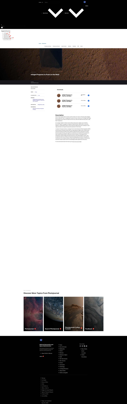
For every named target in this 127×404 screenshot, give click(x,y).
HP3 (77, 136)
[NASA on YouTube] (86, 346)
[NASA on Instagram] (82, 346)
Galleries (69, 46)
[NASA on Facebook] (80, 346)
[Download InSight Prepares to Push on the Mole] (88, 95)
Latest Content (63, 46)
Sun (39, 95)
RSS (78, 46)
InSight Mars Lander (41, 104)
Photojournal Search (56, 46)
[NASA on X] (84, 346)
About (81, 46)
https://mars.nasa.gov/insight (76, 141)
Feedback (74, 46)
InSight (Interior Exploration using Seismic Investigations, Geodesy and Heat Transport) (38, 100)
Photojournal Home (48, 46)
